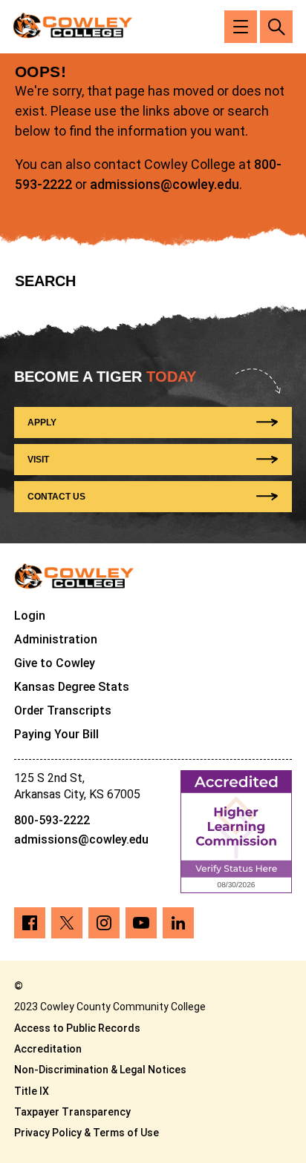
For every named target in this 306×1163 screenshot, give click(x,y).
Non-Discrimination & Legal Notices (100, 1070)
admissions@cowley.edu (164, 184)
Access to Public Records (77, 1028)
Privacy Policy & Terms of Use (86, 1133)
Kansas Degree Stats (71, 687)
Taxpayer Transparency (72, 1112)
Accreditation (48, 1049)
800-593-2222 (52, 820)
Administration (55, 639)
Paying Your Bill (56, 734)
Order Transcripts (62, 710)
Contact (56, 496)
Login (29, 616)
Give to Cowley (54, 663)
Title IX (31, 1091)
